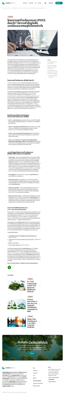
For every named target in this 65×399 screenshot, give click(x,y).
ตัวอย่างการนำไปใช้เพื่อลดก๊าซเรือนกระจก (53, 76)
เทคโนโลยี (31, 3)
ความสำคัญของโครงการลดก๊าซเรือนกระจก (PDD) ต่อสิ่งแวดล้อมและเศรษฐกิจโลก (52, 72)
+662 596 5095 (51, 381)
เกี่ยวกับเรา (25, 3)
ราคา (35, 3)
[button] (45, 3)
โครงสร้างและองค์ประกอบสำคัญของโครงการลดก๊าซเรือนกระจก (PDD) (52, 67)
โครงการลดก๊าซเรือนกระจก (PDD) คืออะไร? (52, 62)
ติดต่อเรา (39, 3)
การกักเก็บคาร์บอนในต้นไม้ (39, 347)
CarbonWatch (38, 342)
